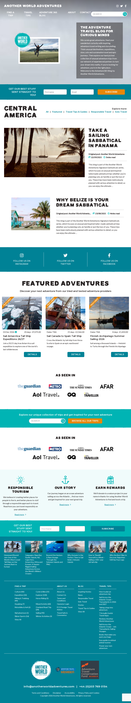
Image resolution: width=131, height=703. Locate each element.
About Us (61, 592)
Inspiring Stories (84, 592)
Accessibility (70, 693)
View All (18, 619)
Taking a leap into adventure (106, 608)
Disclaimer (57, 693)
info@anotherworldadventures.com (49, 686)
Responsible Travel (101, 112)
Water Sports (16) (22, 616)
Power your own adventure (105, 647)
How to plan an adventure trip (105, 593)
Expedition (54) (21, 595)
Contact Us (61, 595)
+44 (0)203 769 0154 (93, 686)
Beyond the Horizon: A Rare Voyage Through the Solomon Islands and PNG (54, 559)
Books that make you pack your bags (107, 636)
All (47, 112)
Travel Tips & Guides (76, 112)
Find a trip (10, 14)
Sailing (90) (40, 613)
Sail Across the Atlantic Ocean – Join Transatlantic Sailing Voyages (107, 627)
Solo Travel (121, 112)
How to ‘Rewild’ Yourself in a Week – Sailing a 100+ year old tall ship (97, 558)
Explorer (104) (41, 595)
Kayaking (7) (19, 604)
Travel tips (28, 14)
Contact (85, 12)
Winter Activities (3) (44, 616)
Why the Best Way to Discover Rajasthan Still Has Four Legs (118, 557)
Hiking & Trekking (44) (22, 599)
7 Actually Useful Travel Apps (106, 614)
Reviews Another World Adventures (106, 620)
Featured (57, 112)
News (80, 595)
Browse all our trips (85, 421)
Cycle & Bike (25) (42, 592)
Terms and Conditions (61, 599)
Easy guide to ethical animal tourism (107, 641)
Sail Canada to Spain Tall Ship (64, 336)
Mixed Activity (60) (43, 604)
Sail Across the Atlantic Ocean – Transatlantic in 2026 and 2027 (107, 600)
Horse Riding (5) (42, 598)
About (72, 12)
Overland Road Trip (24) (43, 608)
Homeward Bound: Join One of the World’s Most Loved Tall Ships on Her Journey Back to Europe (12, 561)
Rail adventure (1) (22, 613)
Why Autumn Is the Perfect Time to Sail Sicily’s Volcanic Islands (75, 558)
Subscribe (111, 92)
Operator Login (63, 604)
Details (32, 354)
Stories (81, 605)
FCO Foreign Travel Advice (64, 608)
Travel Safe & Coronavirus (62, 614)
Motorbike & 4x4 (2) (22, 607)
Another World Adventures (33, 6)
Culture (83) (19, 592)
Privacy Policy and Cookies (88, 693)
